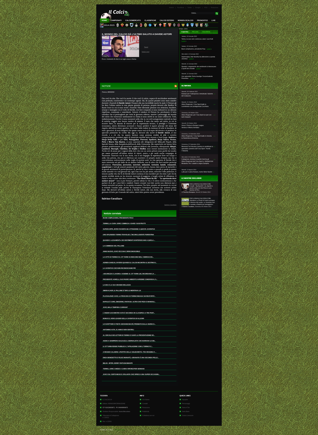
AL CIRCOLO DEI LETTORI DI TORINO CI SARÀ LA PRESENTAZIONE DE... (129, 335)
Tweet (146, 47)
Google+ (198, 7)
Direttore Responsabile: (116, 411)
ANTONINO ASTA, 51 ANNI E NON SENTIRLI (118, 330)
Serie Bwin (185, 411)
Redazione (214, 7)
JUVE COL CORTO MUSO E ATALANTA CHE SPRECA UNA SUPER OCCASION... (131, 374)
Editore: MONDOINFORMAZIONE (114, 403)
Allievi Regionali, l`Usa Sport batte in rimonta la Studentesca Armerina (196, 137)
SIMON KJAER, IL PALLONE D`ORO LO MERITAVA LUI (122, 290)
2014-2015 (109, 25)
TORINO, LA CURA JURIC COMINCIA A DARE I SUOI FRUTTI (124, 223)
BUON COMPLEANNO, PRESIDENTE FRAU (118, 218)
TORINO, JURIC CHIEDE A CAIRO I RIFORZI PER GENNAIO (123, 369)
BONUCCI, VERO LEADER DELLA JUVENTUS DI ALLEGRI (123, 318)
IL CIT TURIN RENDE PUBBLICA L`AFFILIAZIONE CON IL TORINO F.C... (128, 346)
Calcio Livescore (187, 415)
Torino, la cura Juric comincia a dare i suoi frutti (197, 39)
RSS (205, 7)
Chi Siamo (145, 399)
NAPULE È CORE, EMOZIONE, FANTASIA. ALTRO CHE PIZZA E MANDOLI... (129, 302)
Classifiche (206, 32)
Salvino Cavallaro (170, 205)
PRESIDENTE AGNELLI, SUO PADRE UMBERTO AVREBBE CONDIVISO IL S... (130, 279)
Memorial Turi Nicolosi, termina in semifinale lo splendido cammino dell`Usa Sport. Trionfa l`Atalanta (197, 149)
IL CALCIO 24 (107, 399)
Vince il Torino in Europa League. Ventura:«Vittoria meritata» (192, 126)
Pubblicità (145, 411)
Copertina (184, 32)
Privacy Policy (120, 430)
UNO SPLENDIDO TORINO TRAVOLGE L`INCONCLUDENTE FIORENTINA (128, 235)
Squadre (185, 399)
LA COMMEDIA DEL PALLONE (113, 246)
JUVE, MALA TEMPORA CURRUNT (115, 307)
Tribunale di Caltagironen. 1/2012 (111, 416)
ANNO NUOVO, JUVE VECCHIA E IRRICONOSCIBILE (121, 251)
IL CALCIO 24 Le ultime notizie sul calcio (115, 15)
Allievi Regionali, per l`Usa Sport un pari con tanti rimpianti (196, 116)
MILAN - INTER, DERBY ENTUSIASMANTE (118, 363)
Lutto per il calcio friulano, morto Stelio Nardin (196, 172)
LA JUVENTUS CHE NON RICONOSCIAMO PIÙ (119, 268)
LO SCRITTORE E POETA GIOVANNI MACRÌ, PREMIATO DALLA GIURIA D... (129, 324)
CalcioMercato (133, 20)
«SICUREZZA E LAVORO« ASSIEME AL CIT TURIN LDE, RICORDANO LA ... (129, 274)
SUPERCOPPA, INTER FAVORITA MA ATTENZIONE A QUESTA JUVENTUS (129, 229)
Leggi (183, 41)
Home (104, 20)
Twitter (189, 7)
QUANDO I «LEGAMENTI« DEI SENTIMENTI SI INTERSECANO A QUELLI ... (129, 240)
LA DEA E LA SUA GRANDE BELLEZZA (117, 285)
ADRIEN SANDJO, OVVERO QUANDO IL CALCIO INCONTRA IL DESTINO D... (130, 263)
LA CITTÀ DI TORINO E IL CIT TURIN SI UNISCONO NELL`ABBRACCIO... (128, 257)
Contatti (145, 403)
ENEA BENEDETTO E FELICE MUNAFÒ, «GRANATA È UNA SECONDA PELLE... (131, 358)
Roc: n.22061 (107, 421)
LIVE (213, 20)
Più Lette (195, 32)
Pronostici (202, 20)
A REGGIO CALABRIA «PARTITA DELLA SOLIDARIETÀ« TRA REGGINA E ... (129, 352)
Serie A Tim (186, 407)
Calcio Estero (167, 20)
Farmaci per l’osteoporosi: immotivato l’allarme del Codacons (197, 95)
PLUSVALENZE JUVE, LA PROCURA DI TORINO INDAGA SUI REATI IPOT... (129, 296)
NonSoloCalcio (185, 20)
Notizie (171, 7)
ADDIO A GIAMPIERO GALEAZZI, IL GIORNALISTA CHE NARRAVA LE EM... (129, 341)
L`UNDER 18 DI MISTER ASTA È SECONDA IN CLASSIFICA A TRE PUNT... (129, 313)
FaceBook (180, 7)
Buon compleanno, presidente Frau (193, 49)
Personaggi (186, 403)
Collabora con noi (148, 415)
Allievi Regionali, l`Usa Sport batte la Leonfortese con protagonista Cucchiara (195, 105)
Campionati (116, 20)
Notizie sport (145, 52)
